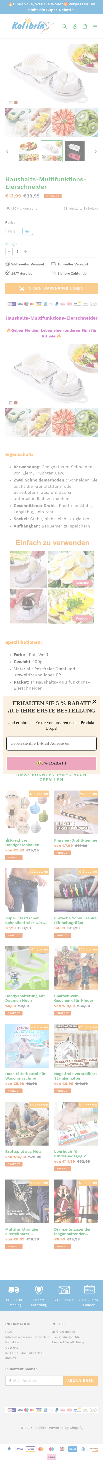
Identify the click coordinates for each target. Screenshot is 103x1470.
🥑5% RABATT (51, 763)
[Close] (94, 701)
